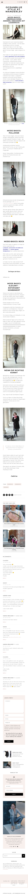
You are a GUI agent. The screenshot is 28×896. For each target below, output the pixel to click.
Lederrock (10, 484)
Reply (4, 578)
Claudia (5, 657)
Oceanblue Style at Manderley (14, 9)
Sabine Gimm (7, 595)
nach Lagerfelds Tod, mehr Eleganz (15, 56)
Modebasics (18, 484)
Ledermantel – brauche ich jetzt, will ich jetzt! (14, 883)
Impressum (5, 869)
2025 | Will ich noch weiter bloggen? (21, 882)
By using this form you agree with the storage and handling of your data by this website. (14, 735)
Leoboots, (6, 247)
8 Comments (7, 556)
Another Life (6, 881)
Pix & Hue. (23, 893)
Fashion (9, 15)
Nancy (5, 583)
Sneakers (6, 487)
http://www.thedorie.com (14, 637)
